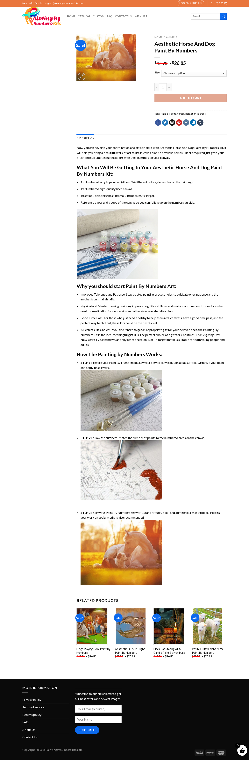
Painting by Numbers (121, 354)
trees (203, 113)
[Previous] (77, 636)
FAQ (109, 16)
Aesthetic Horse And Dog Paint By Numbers (189, 147)
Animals (171, 37)
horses (180, 113)
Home (71, 16)
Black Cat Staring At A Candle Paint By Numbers (169, 650)
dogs (173, 113)
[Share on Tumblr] (200, 122)
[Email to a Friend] (172, 122)
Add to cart (191, 98)
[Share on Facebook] (158, 122)
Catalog (84, 16)
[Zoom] (81, 76)
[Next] (226, 636)
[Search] (223, 16)
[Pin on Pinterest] (179, 122)
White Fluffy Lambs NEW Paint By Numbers (207, 650)
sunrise (195, 113)
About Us (28, 729)
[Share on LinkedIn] (193, 122)
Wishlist (141, 16)
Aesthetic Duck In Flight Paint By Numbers (130, 650)
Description (86, 138)
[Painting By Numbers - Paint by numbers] (41, 16)
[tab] (86, 138)
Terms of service (33, 707)
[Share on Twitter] (165, 122)
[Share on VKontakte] (186, 122)
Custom (98, 16)
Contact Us (123, 16)
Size (157, 72)
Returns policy (31, 714)
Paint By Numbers (146, 286)
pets (187, 113)
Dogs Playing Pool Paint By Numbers (93, 650)
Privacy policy (31, 699)
